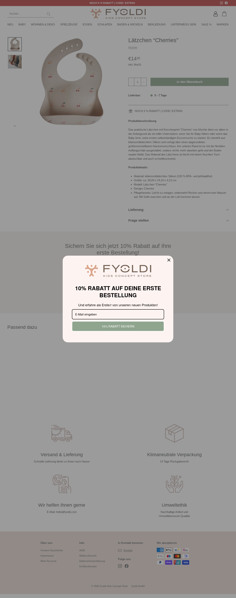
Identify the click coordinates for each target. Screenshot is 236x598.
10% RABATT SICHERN (118, 326)
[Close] (168, 260)
